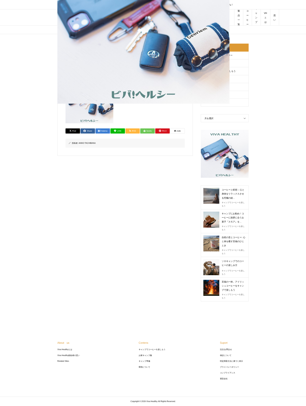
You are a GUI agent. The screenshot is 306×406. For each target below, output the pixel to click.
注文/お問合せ (226, 349)
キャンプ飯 (256, 17)
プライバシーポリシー (229, 367)
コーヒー (247, 18)
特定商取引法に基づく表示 (231, 361)
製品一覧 (239, 18)
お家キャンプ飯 (145, 355)
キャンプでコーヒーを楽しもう (152, 349)
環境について (144, 367)
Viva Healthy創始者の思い (68, 355)
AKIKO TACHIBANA (87, 143)
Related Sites (63, 361)
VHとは (265, 17)
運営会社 (224, 379)
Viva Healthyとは (64, 349)
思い (274, 17)
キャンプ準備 (144, 361)
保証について (225, 355)
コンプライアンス (227, 373)
